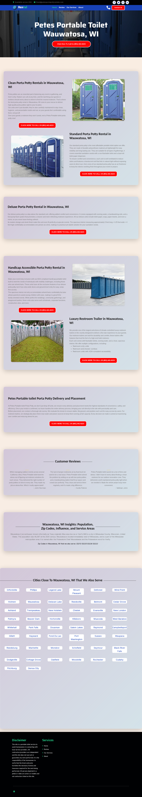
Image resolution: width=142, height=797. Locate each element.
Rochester (98, 659)
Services (48, 740)
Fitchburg (12, 668)
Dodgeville (12, 659)
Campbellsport (119, 627)
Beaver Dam (33, 619)
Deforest (98, 590)
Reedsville (76, 602)
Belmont (98, 602)
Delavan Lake (55, 602)
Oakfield (55, 659)
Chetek (76, 610)
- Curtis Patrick (81, 488)
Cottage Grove (33, 659)
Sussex (98, 636)
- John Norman (39, 488)
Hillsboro (76, 619)
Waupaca (119, 636)
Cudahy (119, 659)
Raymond (98, 627)
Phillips (33, 590)
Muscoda (98, 619)
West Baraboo (120, 619)
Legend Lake (55, 590)
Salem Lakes (76, 627)
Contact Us (118, 8)
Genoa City (33, 668)
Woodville (76, 659)
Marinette (33, 648)
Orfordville (12, 590)
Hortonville (55, 619)
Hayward (33, 636)
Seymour (98, 648)
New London (119, 610)
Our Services (71, 8)
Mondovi (55, 648)
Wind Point (119, 590)
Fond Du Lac (55, 636)
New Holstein (55, 610)
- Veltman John (121, 488)
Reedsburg (12, 648)
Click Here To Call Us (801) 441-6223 (71, 44)
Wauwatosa (33, 602)
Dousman (55, 627)
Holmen (12, 602)
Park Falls (33, 627)
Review (62, 8)
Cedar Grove (119, 602)
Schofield (76, 648)
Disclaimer (19, 740)
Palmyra (12, 619)
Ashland (12, 610)
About (80, 8)
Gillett (12, 636)
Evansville (98, 610)
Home (54, 8)
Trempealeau (33, 610)
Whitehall (12, 627)
